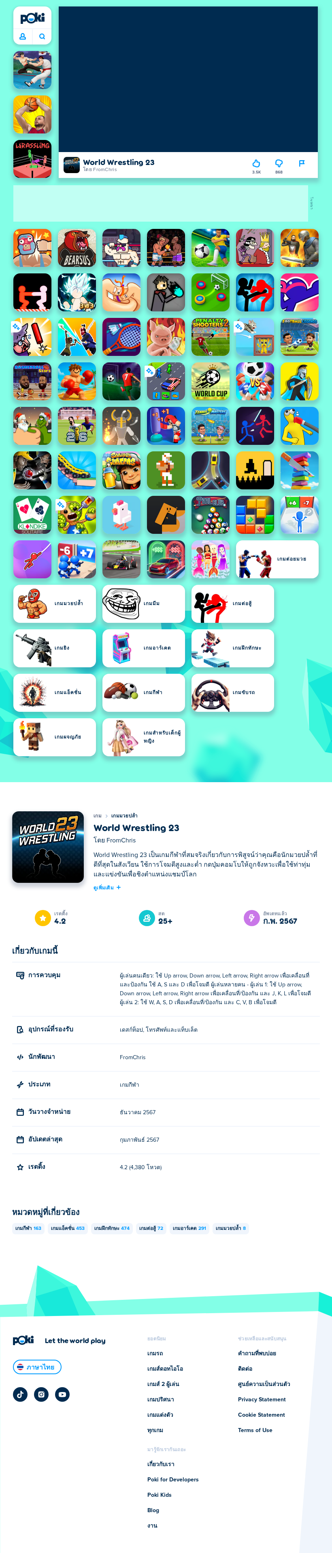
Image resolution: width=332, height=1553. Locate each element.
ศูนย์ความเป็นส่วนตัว (264, 1384)
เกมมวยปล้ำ (124, 816)
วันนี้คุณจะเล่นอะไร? (41, 36)
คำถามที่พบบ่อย (257, 1353)
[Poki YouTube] (62, 1394)
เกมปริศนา (160, 1400)
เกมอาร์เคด (189, 1228)
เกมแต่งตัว (160, 1415)
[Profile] (22, 36)
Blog (153, 1510)
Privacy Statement (262, 1400)
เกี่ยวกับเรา (161, 1464)
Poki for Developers (173, 1480)
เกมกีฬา (28, 1228)
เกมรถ (155, 1353)
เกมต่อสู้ (151, 1228)
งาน (152, 1526)
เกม (98, 816)
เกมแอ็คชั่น (68, 1228)
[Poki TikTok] (20, 1394)
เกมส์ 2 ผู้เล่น (163, 1384)
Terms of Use (255, 1430)
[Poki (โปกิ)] (32, 18)
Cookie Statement (261, 1415)
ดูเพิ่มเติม (104, 887)
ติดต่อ (245, 1369)
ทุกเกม (155, 1430)
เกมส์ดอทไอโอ (165, 1369)
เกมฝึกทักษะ (112, 1228)
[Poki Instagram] (41, 1394)
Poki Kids (159, 1495)
